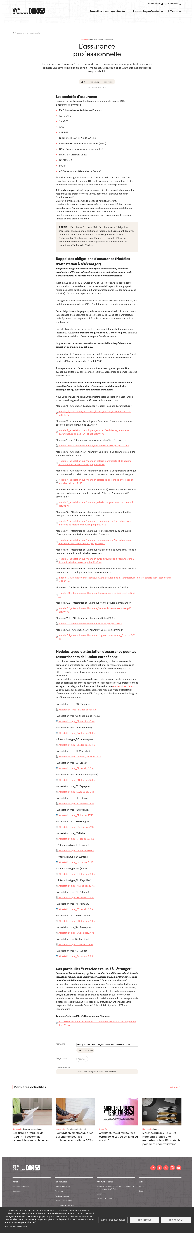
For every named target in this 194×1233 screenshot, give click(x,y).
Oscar (99, 1194)
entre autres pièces (123, 686)
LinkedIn (153, 1167)
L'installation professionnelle (101, 39)
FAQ (141, 1191)
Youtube (178, 1167)
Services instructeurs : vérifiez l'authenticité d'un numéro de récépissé (115, 1187)
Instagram (172, 1167)
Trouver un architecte (63, 1200)
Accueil (14, 32)
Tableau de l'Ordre (62, 1186)
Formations (59, 1191)
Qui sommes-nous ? (21, 1186)
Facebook (159, 1167)
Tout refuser (144, 1220)
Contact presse (19, 1191)
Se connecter (154, 4)
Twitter (166, 1167)
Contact (142, 1186)
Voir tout (174, 1087)
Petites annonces (62, 1196)
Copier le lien (87, 1050)
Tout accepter (176, 1220)
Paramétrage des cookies (112, 1220)
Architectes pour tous (106, 1198)
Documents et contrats (64, 1205)
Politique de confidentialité (16, 1226)
